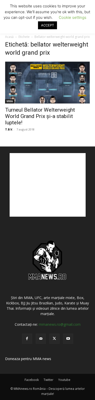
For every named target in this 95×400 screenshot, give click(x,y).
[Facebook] (27, 339)
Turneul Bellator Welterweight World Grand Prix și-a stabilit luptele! (40, 116)
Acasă (9, 37)
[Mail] (41, 339)
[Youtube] (68, 339)
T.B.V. (9, 129)
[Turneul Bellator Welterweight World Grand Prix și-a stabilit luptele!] (47, 82)
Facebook (32, 380)
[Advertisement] (48, 185)
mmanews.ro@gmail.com (60, 324)
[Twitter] (54, 339)
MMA (10, 101)
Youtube (64, 380)
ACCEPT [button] (47, 25)
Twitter (48, 380)
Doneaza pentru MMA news (28, 358)
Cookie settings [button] (72, 17)
